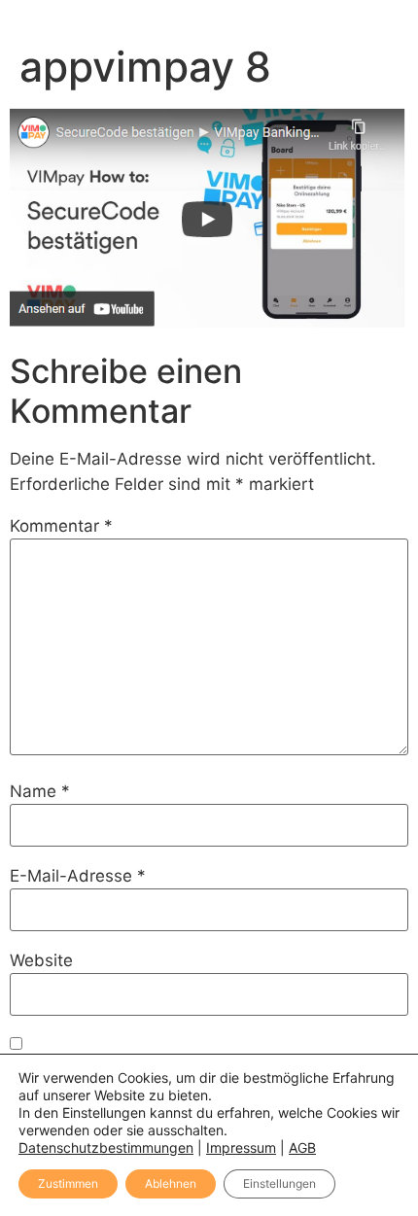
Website (41, 961)
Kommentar (61, 526)
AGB (302, 1147)
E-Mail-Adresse (78, 876)
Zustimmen (68, 1183)
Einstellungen (279, 1183)
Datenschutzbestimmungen (105, 1147)
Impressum (241, 1147)
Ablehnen (170, 1183)
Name (40, 791)
